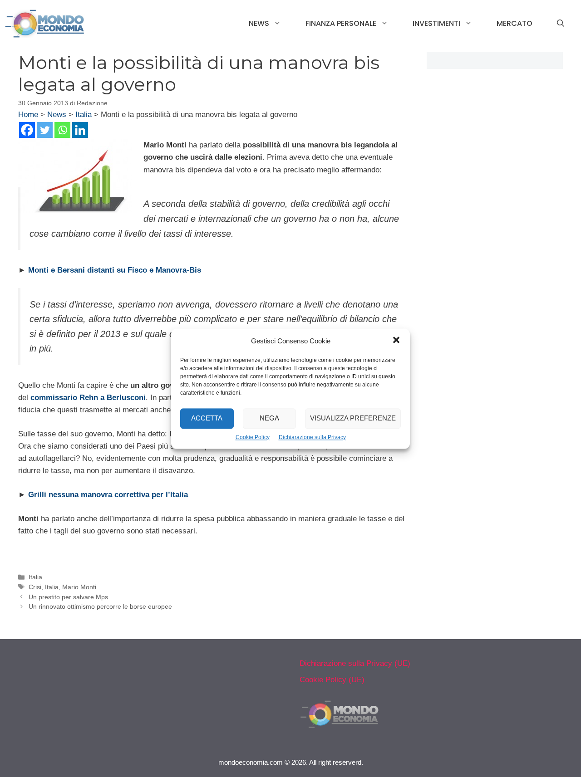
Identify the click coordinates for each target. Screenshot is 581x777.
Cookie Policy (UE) (332, 679)
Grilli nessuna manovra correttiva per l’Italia (108, 494)
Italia (83, 114)
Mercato (514, 23)
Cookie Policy (253, 437)
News (259, 23)
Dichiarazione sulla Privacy (312, 437)
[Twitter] (45, 130)
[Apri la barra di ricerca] (560, 23)
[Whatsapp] (62, 130)
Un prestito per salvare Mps (68, 597)
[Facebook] (27, 130)
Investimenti (436, 23)
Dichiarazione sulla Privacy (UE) (355, 663)
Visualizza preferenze (353, 418)
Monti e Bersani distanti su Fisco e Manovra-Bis (114, 270)
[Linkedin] (80, 130)
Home (28, 114)
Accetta (206, 418)
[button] (396, 341)
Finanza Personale (340, 23)
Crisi (35, 587)
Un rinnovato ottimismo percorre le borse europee (100, 606)
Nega (269, 418)
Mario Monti (79, 587)
